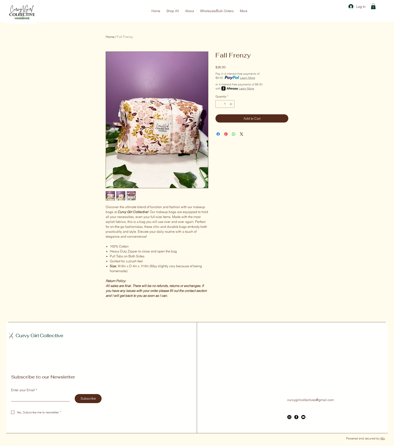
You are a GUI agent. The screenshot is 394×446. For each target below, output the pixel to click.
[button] (373, 6)
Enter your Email (24, 390)
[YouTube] (303, 417)
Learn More (247, 78)
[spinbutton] (225, 104)
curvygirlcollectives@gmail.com (310, 400)
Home (110, 37)
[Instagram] (289, 417)
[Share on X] (241, 134)
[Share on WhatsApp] (233, 134)
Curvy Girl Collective (39, 335)
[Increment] (231, 104)
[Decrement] (218, 104)
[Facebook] (296, 417)
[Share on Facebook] (218, 134)
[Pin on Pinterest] (225, 134)
